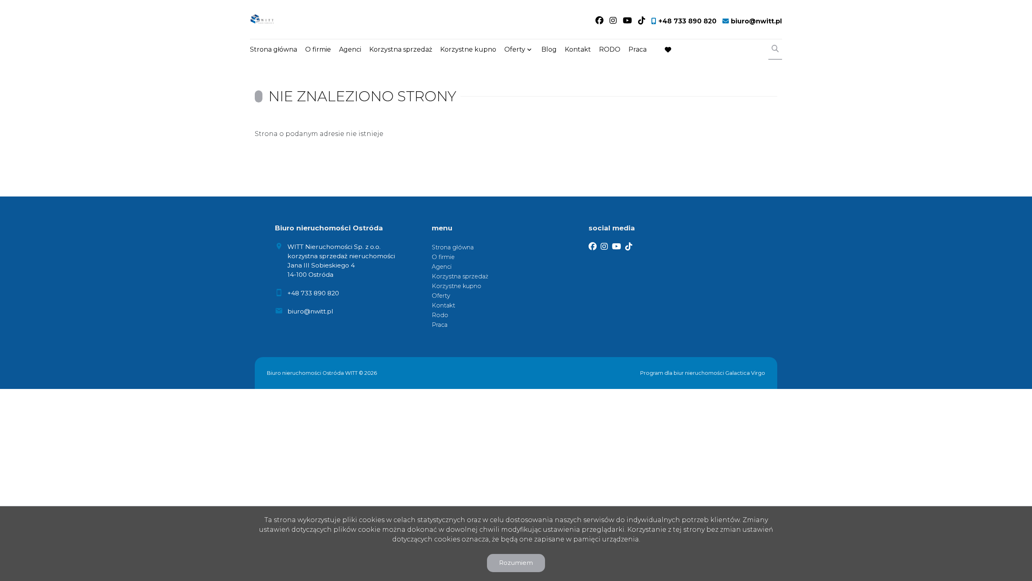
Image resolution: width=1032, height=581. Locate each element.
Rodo (440, 315)
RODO (609, 49)
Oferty (514, 49)
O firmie (318, 49)
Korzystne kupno (468, 49)
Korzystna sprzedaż (400, 49)
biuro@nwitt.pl (310, 311)
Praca (637, 49)
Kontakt (578, 49)
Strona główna (273, 49)
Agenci (350, 49)
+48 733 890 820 (313, 293)
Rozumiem (516, 562)
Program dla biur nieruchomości (682, 373)
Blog (549, 49)
